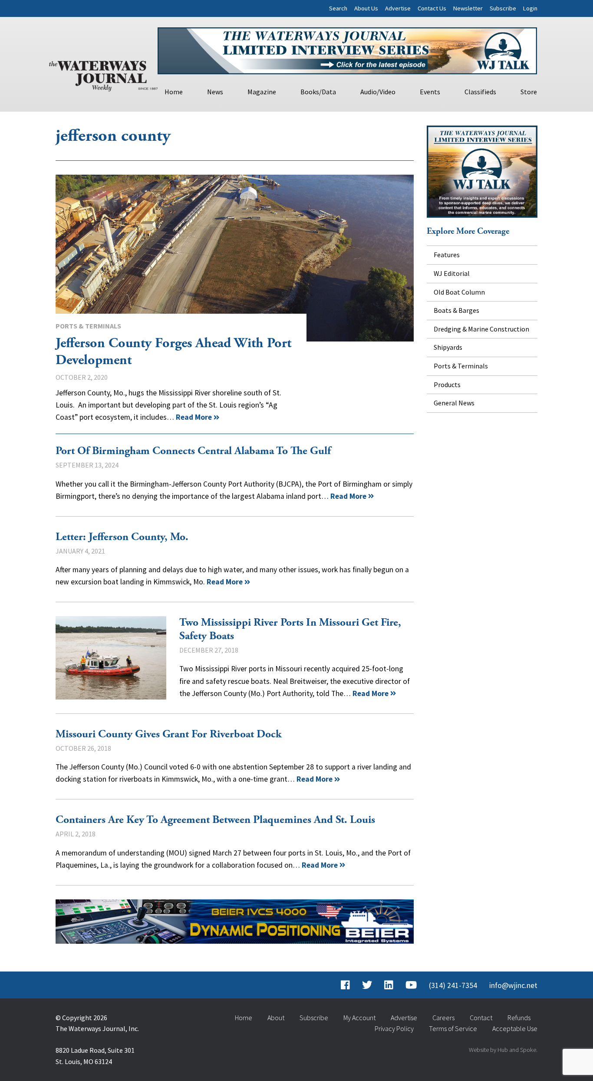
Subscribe (503, 8)
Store (529, 91)
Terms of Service (453, 1028)
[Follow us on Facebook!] (345, 985)
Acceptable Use (514, 1028)
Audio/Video (377, 91)
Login (530, 8)
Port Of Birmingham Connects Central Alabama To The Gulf (193, 451)
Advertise (398, 8)
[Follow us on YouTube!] (411, 985)
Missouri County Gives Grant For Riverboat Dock (169, 734)
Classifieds (480, 91)
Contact (481, 1017)
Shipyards (448, 347)
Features (447, 254)
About (275, 1017)
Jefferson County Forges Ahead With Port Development (235, 258)
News (215, 91)
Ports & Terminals (88, 326)
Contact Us (432, 8)
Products (447, 384)
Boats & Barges (456, 310)
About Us (366, 8)
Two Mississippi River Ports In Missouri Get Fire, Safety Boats (111, 657)
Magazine (261, 91)
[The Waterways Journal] (103, 74)
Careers (443, 1017)
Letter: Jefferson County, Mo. (122, 537)
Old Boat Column (459, 292)
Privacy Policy (394, 1028)
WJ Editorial (452, 273)
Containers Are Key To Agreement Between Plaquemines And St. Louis (215, 820)
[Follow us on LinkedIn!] (388, 985)
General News (454, 402)
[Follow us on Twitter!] (367, 985)
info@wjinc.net (513, 985)
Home (174, 91)
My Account (359, 1017)
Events (430, 91)
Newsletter (468, 8)
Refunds (518, 1017)
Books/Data (318, 91)
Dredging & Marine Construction (481, 329)
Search (338, 8)
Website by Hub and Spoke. (503, 1050)
